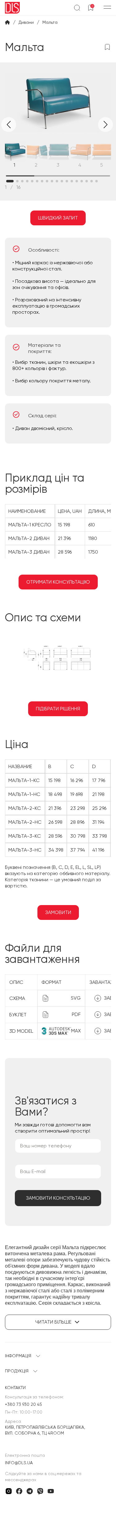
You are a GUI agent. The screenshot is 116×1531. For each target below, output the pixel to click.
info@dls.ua (19, 1462)
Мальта (50, 22)
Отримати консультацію (58, 582)
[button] (105, 124)
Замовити (58, 912)
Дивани (26, 22)
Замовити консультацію (58, 1198)
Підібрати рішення (58, 709)
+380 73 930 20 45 (23, 1404)
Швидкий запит (58, 218)
